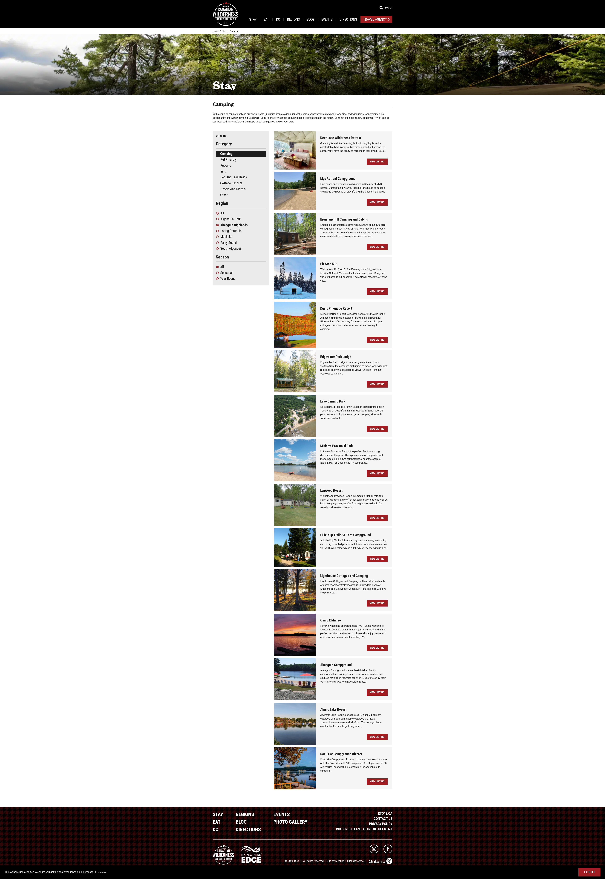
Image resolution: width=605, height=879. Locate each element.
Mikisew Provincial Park (336, 446)
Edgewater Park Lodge (335, 357)
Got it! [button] (589, 872)
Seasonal (226, 273)
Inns (223, 171)
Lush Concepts (355, 860)
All (222, 213)
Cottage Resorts (231, 183)
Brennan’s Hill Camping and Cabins (344, 219)
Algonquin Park (230, 219)
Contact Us (383, 819)
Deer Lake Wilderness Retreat (340, 138)
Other (224, 195)
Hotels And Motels (233, 189)
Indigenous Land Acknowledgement (364, 829)
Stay (253, 19)
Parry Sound (228, 243)
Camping (226, 154)
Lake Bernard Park (332, 401)
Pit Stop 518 (328, 264)
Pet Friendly (228, 160)
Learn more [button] (101, 872)
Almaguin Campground (336, 665)
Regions (293, 19)
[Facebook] (387, 849)
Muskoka (226, 237)
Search (388, 7)
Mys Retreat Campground (337, 179)
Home (216, 31)
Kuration (339, 860)
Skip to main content (63, 7)
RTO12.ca (385, 813)
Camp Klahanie (330, 620)
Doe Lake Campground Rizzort (341, 754)
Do (278, 19)
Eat (266, 19)
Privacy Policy (380, 824)
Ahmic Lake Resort (333, 709)
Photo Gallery (290, 822)
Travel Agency (375, 19)
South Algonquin (231, 248)
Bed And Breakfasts (233, 177)
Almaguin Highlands (234, 225)
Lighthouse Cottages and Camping (344, 576)
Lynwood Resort (331, 490)
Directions (348, 19)
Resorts (225, 165)
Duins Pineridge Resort (336, 308)
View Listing (377, 161)
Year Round (228, 279)
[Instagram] (374, 849)
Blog (310, 19)
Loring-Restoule (231, 231)
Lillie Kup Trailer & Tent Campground (345, 535)
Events (327, 19)
